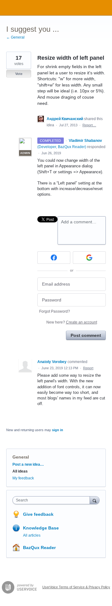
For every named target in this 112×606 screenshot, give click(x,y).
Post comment (86, 335)
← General (15, 37)
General (20, 456)
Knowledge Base (41, 527)
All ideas (20, 471)
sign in (57, 430)
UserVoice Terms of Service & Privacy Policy (76, 587)
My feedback (23, 478)
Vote (18, 74)
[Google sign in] (89, 257)
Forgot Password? (54, 311)
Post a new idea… (28, 464)
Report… (89, 125)
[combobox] (53, 500)
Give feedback (38, 514)
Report (88, 368)
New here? (71, 322)
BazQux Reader (39, 547)
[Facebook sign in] (53, 257)
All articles (31, 535)
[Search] (95, 500)
